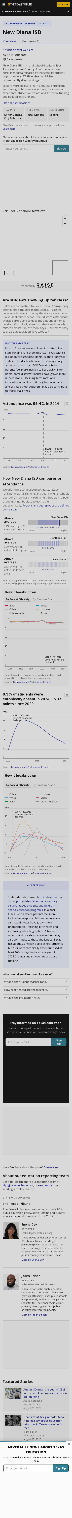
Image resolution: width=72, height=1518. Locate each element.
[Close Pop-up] (69, 1444)
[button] (36, 759)
